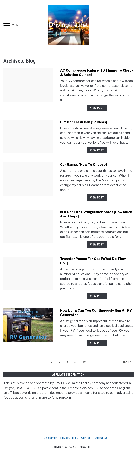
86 (85, 361)
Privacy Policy (69, 437)
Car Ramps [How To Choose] (83, 165)
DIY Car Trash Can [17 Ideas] (83, 122)
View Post (97, 107)
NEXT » (126, 361)
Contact (86, 437)
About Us (101, 437)
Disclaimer (50, 437)
